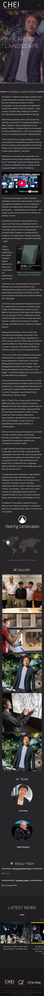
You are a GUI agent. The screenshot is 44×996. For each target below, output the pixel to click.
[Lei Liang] (22, 673)
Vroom (7, 873)
